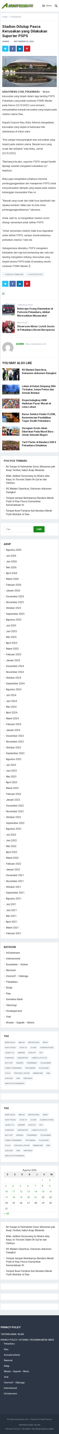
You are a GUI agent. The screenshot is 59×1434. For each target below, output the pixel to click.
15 (43, 1191)
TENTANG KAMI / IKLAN (12, 1334)
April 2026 (11, 573)
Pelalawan (45, 1063)
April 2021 (11, 921)
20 (28, 1197)
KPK (41, 1053)
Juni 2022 (11, 840)
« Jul (6, 1213)
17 (6, 1197)
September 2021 (15, 892)
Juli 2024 (11, 695)
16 (50, 1191)
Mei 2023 (11, 776)
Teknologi (11, 1005)
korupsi (32, 1053)
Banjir (22, 1042)
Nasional (11, 970)
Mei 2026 (11, 567)
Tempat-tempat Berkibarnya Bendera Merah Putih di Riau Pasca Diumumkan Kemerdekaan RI (30, 501)
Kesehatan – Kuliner (17, 964)
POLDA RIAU (44, 1068)
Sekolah (9, 1078)
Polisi (8, 1073)
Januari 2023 (13, 799)
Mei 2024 (11, 706)
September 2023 (15, 753)
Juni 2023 (11, 770)
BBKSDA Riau (33, 1042)
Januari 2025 (13, 660)
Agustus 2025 (13, 619)
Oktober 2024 (13, 677)
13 (28, 1191)
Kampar (21, 1053)
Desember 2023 (15, 735)
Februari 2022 (13, 863)
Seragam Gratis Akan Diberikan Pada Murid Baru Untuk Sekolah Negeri (37, 431)
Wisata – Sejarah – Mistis (20, 1022)
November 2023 (15, 741)
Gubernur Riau (47, 1048)
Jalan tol (9, 1053)
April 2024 (11, 712)
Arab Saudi (10, 1042)
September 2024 (15, 683)
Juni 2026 (11, 561)
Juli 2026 (11, 555)
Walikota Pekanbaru (14, 1083)
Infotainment (13, 952)
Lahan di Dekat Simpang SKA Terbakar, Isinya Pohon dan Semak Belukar (39, 389)
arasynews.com (21, 1419)
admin (5, 41)
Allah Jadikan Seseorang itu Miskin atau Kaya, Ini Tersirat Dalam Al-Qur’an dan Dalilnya (28, 479)
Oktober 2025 (13, 608)
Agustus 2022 (13, 828)
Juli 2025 (11, 625)
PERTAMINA (30, 1068)
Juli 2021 (11, 904)
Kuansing (9, 1058)
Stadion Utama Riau (14, 274)
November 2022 (15, 811)
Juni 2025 (11, 631)
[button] (47, 5)
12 (21, 1191)
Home (5, 17)
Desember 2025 (15, 596)
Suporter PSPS (35, 274)
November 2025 (15, 602)
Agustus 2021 (13, 898)
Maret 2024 (12, 718)
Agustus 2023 (13, 759)
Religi (9, 987)
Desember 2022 (15, 805)
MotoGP (9, 1063)
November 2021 (15, 881)
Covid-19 (23, 1048)
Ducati (33, 1048)
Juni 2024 (11, 701)
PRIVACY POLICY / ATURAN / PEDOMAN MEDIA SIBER (27, 1340)
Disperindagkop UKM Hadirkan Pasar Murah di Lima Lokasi (36, 403)
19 (21, 1197)
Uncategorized (14, 1010)
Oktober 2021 (13, 886)
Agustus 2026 (13, 549)
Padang (19, 1063)
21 (35, 1197)
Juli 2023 (11, 764)
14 (35, 1191)
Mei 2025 (11, 637)
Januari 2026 (13, 590)
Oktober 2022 (13, 817)
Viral (8, 1016)
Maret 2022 (12, 857)
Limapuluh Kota (39, 1058)
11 (13, 1191)
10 (6, 1191)
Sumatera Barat (14, 999)
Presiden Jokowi (22, 1073)
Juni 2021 (11, 910)
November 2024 (15, 672)
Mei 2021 (11, 916)
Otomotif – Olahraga (17, 976)
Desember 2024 (15, 666)
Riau (8, 993)
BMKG (45, 1042)
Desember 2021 (15, 875)
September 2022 (15, 823)
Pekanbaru (16, 17)
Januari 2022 (13, 869)
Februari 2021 (13, 933)
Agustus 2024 (13, 689)
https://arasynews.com (35, 344)
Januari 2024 (13, 730)
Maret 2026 (12, 578)
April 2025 (11, 642)
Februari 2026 (13, 584)
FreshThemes (45, 1419)
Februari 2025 (13, 654)
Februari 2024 (13, 724)
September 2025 (15, 613)
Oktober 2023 (13, 747)
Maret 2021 (12, 927)
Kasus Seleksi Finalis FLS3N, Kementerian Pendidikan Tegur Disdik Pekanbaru (39, 417)
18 (13, 1197)
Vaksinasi (27, 1078)
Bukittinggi (10, 1048)
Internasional (13, 958)
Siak (18, 1078)
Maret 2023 (12, 788)
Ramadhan (38, 1073)
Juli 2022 (11, 834)
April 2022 (11, 852)
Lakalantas (22, 1058)
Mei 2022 (11, 846)
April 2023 (11, 782)
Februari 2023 (13, 794)
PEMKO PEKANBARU (13, 1068)
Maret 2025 (12, 648)
